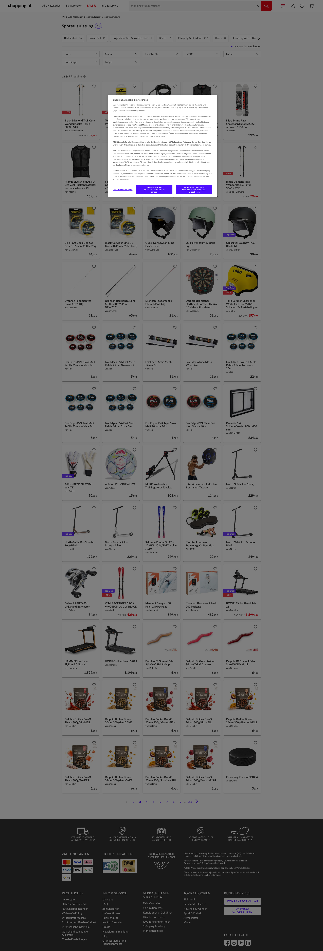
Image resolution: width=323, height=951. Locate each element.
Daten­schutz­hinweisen (159, 171)
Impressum (124, 179)
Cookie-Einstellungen (122, 190)
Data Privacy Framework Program (146, 131)
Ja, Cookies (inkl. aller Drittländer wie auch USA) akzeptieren (194, 190)
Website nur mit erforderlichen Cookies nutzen (154, 190)
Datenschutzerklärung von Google (127, 125)
